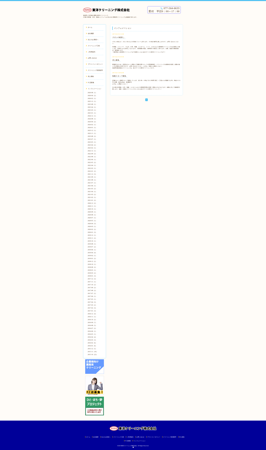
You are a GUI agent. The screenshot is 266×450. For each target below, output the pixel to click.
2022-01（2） (92, 171)
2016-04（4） (92, 337)
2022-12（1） (92, 151)
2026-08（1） (92, 92)
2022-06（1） (92, 159)
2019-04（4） (92, 252)
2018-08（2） (92, 267)
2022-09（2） (92, 154)
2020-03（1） (92, 226)
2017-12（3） (92, 279)
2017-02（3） (92, 308)
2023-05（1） (92, 142)
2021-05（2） (92, 188)
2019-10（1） (92, 241)
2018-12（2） (92, 261)
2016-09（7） (92, 322)
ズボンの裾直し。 (119, 37)
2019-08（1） (92, 244)
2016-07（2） (92, 328)
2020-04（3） (92, 223)
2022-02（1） (92, 168)
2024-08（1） (92, 119)
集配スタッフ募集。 (120, 76)
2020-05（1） (92, 220)
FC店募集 (91, 82)
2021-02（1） (92, 197)
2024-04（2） (92, 122)
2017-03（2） (92, 305)
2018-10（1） (92, 264)
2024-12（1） (92, 116)
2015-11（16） (93, 351)
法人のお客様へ (93, 39)
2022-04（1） (92, 165)
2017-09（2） (92, 287)
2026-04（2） (92, 95)
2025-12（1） (92, 101)
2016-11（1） (92, 316)
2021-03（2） (92, 194)
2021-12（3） (92, 174)
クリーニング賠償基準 (95, 70)
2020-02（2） (92, 229)
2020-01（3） (92, 232)
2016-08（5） (92, 325)
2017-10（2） (92, 284)
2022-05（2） (92, 162)
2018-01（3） (92, 276)
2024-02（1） (92, 124)
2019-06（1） (92, 250)
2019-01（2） (92, 258)
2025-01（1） (92, 113)
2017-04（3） (92, 302)
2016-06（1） (92, 331)
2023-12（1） (92, 130)
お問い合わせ (92, 58)
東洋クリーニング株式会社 (129, 445)
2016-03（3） (92, 340)
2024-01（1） (92, 127)
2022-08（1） (92, 156)
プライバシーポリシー (95, 64)
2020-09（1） (92, 212)
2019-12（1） (92, 235)
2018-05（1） (92, 270)
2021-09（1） (92, 177)
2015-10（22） (93, 354)
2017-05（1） (92, 299)
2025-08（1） (92, 104)
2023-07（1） (92, 139)
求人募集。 (116, 60)
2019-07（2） (92, 247)
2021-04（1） (92, 191)
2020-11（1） (92, 206)
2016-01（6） (92, 346)
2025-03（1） (92, 110)
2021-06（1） (92, 186)
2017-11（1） (92, 282)
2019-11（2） (92, 238)
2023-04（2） (92, 145)
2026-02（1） (92, 98)
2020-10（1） (92, 209)
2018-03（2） (92, 273)
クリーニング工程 (94, 46)
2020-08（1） (92, 215)
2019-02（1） (92, 255)
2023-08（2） (92, 136)
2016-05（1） (92, 334)
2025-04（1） (92, 107)
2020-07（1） (92, 218)
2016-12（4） (92, 314)
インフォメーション (94, 88)
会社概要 (91, 33)
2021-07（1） (92, 183)
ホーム (90, 27)
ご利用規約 (91, 52)
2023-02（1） (92, 148)
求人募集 (91, 76)
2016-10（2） (92, 319)
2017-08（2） (92, 290)
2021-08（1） (92, 180)
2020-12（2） (92, 203)
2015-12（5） (92, 349)
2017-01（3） (92, 311)
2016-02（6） (92, 343)
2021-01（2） (92, 200)
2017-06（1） (92, 296)
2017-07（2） (92, 293)
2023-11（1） (92, 133)
